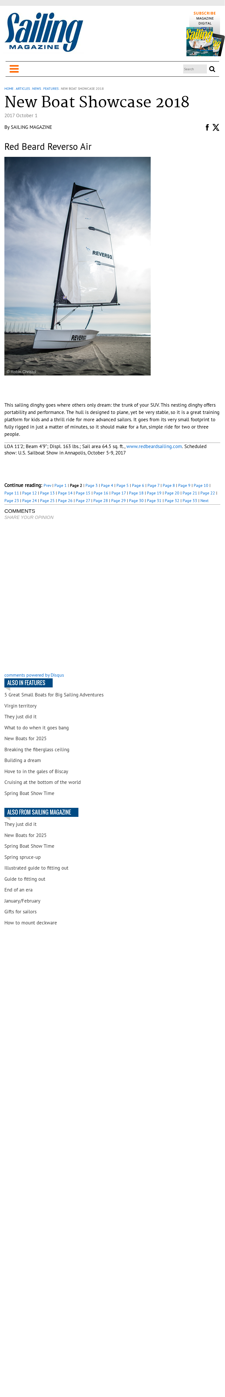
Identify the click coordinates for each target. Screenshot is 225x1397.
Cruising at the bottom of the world (42, 782)
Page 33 (190, 500)
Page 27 (83, 500)
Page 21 (190, 493)
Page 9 (184, 485)
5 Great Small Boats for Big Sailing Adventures (54, 695)
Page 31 (154, 500)
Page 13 (47, 493)
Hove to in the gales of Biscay (36, 771)
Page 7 (153, 485)
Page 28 (100, 500)
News (36, 88)
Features (51, 88)
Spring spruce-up (22, 857)
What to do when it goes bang (36, 727)
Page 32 (172, 500)
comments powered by (34, 675)
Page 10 (201, 485)
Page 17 (118, 493)
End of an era (18, 890)
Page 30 (136, 500)
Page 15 (83, 493)
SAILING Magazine (31, 127)
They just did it (20, 716)
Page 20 (172, 493)
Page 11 (11, 493)
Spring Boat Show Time (29, 793)
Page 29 (118, 500)
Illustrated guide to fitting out (36, 868)
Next (204, 500)
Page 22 (207, 493)
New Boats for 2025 (25, 738)
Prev (47, 485)
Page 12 (29, 493)
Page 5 (122, 485)
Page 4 (107, 485)
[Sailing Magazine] (43, 33)
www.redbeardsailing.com (154, 446)
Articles (23, 88)
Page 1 (60, 485)
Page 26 (65, 500)
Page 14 (65, 493)
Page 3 (91, 485)
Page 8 (169, 485)
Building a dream (22, 760)
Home (8, 88)
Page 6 (138, 485)
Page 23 (11, 500)
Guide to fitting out (24, 879)
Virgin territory (20, 706)
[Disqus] (112, 597)
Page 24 (29, 500)
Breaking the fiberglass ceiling (36, 749)
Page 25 (47, 500)
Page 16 (101, 493)
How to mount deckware (30, 922)
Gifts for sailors (20, 911)
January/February (22, 901)
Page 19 (154, 493)
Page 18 (136, 493)
